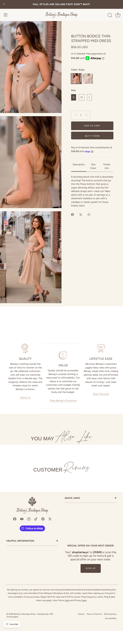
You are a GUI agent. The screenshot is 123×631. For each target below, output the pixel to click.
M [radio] (82, 97)
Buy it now (92, 136)
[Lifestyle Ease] (101, 348)
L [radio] (89, 97)
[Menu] (5, 14)
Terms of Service (94, 614)
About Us (25, 397)
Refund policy (110, 614)
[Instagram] (28, 518)
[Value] (63, 355)
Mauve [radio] (88, 79)
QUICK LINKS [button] (91, 498)
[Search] (109, 15)
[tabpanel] (92, 191)
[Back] (4, 4)
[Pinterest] (43, 518)
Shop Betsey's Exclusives (63, 400)
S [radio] (73, 97)
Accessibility (111, 618)
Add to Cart (92, 126)
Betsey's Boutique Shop (24, 614)
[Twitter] (50, 518)
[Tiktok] (35, 518)
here (67, 600)
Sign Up (91, 568)
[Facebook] (14, 518)
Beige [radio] (76, 79)
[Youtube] (21, 518)
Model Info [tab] (106, 166)
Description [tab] (79, 164)
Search (81, 614)
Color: (78, 69)
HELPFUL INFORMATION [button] (32, 541)
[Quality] (25, 348)
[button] (31, 67)
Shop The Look (101, 394)
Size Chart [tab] (93, 166)
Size (73, 90)
